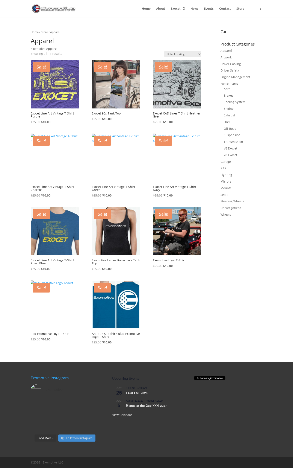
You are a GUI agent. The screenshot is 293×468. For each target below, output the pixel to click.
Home (146, 9)
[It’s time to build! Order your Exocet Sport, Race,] (74, 404)
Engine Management (235, 77)
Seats (224, 195)
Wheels (226, 214)
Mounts (226, 188)
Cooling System (235, 102)
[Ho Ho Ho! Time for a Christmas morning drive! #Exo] (56, 404)
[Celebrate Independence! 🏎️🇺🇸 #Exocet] (56, 415)
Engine (229, 109)
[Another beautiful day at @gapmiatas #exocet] (38, 415)
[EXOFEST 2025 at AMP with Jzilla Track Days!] (92, 404)
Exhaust (229, 115)
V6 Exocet (230, 148)
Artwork (226, 57)
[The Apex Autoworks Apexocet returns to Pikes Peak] (38, 404)
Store (240, 9)
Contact (225, 9)
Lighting (226, 175)
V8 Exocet (230, 155)
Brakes (228, 95)
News (194, 9)
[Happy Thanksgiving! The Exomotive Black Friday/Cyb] (56, 426)
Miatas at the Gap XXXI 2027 (146, 405)
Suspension (232, 135)
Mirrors (226, 181)
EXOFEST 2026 (137, 393)
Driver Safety (230, 70)
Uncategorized (231, 208)
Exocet (176, 9)
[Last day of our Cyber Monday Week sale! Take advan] (38, 426)
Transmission (233, 142)
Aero (227, 89)
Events (209, 9)
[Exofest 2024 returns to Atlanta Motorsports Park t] (92, 426)
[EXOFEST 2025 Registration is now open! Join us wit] (74, 415)
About (160, 9)
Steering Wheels (232, 201)
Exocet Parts (229, 84)
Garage (226, 162)
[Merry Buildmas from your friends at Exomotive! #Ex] (92, 415)
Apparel (226, 51)
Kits (223, 168)
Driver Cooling (231, 64)
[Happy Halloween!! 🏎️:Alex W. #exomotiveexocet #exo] (74, 426)
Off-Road (230, 129)
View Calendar (122, 415)
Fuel (227, 122)
